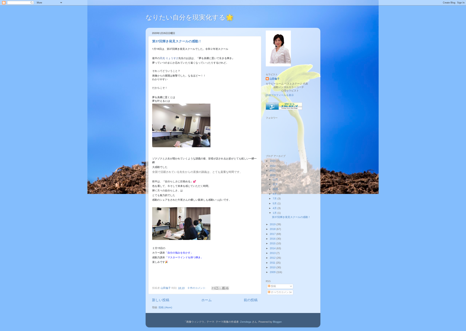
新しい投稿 (160, 300)
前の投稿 (251, 300)
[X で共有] (220, 288)
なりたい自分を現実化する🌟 (190, 17)
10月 (276, 189)
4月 (275, 208)
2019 (273, 224)
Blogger (277, 321)
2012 (273, 257)
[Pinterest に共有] (227, 288)
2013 (273, 253)
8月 (275, 193)
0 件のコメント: (197, 288)
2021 (273, 170)
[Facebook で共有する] (224, 288)
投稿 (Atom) (165, 307)
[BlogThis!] (217, 288)
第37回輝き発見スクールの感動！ (177, 41)
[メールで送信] (213, 288)
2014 (273, 248)
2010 (273, 267)
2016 (273, 238)
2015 (273, 243)
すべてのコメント (280, 292)
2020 (273, 175)
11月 (276, 184)
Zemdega (245, 321)
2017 (273, 234)
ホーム (206, 300)
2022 (273, 166)
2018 (273, 229)
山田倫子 (274, 78)
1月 (275, 213)
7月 (275, 198)
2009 (273, 272)
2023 (273, 161)
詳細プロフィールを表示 (280, 95)
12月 (276, 179)
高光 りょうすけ (169, 58)
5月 (275, 203)
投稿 (273, 286)
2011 (273, 262)
